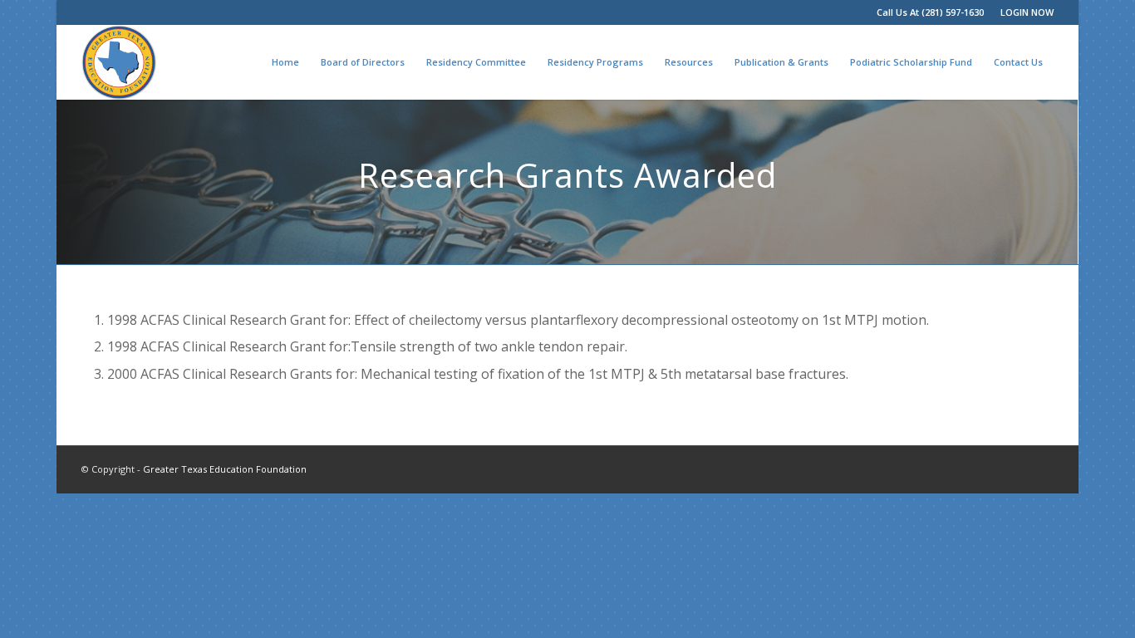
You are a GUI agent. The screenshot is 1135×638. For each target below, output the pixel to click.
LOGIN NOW (1027, 12)
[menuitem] (1023, 12)
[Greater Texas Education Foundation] (118, 62)
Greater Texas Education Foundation (225, 469)
